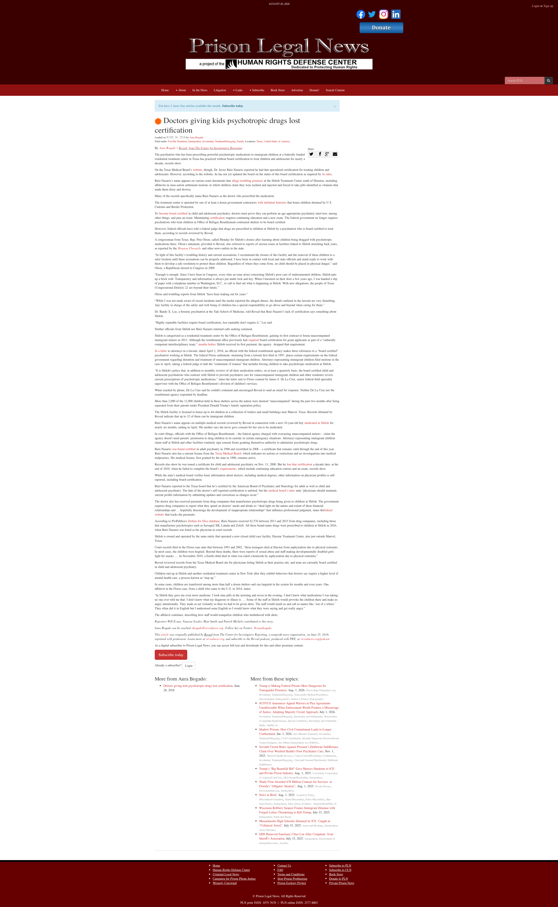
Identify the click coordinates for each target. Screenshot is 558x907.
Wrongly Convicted (225, 883)
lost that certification (299, 464)
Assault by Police (305, 795)
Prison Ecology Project (291, 883)
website (197, 170)
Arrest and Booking (313, 825)
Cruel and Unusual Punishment (310, 760)
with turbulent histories (272, 202)
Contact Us (284, 865)
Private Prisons (322, 786)
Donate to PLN (338, 878)
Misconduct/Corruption (271, 799)
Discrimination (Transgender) (274, 699)
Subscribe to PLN (340, 865)
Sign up (548, 6)
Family (240, 141)
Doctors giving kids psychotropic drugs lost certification (198, 686)
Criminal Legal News (226, 874)
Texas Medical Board (228, 453)
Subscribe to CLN (340, 870)
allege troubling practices (247, 180)
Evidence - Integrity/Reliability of (319, 803)
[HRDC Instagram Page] (384, 13)
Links (239, 90)
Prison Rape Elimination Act (320, 690)
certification (217, 218)
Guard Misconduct (294, 799)
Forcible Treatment (177, 141)
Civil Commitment (290, 738)
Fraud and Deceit (282, 816)
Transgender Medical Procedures (310, 694)
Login (535, 6)
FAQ (280, 870)
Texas (259, 141)
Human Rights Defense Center (231, 870)
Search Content (335, 90)
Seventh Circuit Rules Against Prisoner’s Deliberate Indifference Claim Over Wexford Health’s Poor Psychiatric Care (298, 749)
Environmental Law (269, 790)
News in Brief (267, 795)
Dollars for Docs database (203, 521)
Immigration (194, 141)
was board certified (184, 449)
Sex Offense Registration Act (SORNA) (299, 742)
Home (165, 90)
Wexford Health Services (279, 755)
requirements (228, 468)
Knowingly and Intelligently (308, 716)
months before (207, 344)
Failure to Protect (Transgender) (307, 699)
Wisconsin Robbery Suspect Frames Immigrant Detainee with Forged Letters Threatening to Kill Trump (297, 810)
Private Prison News (341, 883)
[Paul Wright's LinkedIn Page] (396, 13)
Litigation (220, 90)
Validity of (272, 725)
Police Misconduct (315, 799)
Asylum (284, 843)
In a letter (161, 351)
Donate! (314, 90)
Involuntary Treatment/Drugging (219, 141)
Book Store (278, 90)
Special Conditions (297, 720)
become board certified (173, 213)
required (253, 340)
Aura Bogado (196, 137)
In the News (199, 90)
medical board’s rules (282, 490)
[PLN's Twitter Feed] (372, 13)
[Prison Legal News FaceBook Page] (360, 13)
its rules (327, 174)
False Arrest (294, 803)
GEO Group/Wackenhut (295, 777)
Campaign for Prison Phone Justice (234, 878)
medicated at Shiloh (317, 423)
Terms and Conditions (291, 874)
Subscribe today (232, 105)
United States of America (277, 141)
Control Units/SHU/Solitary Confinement (315, 755)
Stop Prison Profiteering (292, 878)
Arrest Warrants (267, 830)
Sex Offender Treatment (305, 734)
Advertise (297, 90)
